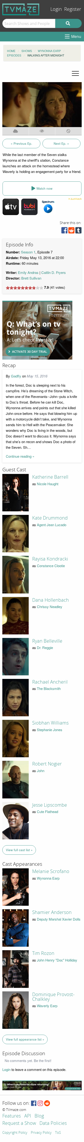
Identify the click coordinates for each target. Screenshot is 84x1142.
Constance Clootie (51, 565)
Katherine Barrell (50, 477)
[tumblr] (78, 231)
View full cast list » (19, 850)
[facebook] (64, 231)
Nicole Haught (47, 483)
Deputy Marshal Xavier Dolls (58, 919)
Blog (39, 1116)
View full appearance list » (25, 1039)
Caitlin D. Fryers (53, 272)
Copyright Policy (14, 1133)
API (27, 1116)
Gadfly (16, 375)
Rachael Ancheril (50, 682)
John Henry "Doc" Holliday (57, 960)
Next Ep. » (61, 143)
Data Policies (53, 1123)
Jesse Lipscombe (49, 805)
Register (72, 9)
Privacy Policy (41, 1133)
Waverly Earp (47, 1005)
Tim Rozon (43, 953)
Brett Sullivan (31, 278)
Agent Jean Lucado (51, 524)
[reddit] (71, 231)
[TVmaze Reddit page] (47, 1103)
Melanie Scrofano (50, 871)
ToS (58, 1133)
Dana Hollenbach (50, 600)
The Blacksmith (49, 688)
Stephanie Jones (49, 729)
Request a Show (19, 1123)
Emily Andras (28, 272)
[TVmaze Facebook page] (33, 1103)
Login (56, 9)
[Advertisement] (37, 330)
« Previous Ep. (21, 143)
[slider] (24, 288)
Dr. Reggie (45, 647)
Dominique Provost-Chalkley (53, 997)
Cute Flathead (47, 811)
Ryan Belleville (47, 641)
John (40, 770)
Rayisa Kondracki (50, 559)
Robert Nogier (47, 764)
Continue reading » (20, 456)
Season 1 (28, 251)
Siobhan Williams (50, 723)
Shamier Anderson (52, 912)
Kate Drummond (50, 518)
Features (11, 1116)
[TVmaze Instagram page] (40, 1103)
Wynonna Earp (48, 878)
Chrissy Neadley (49, 606)
